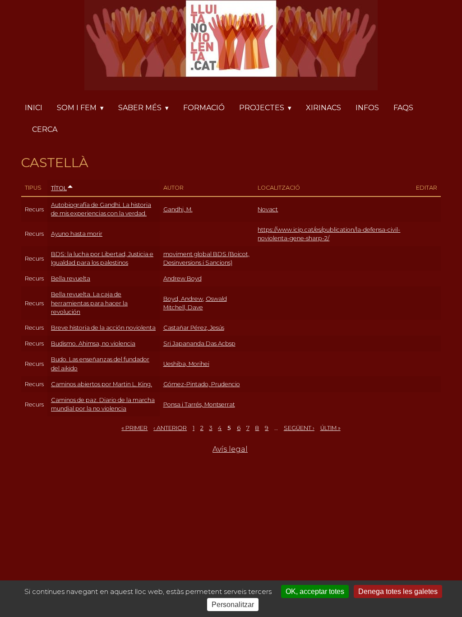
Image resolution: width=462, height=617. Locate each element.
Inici (33, 107)
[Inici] (231, 46)
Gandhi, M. (178, 209)
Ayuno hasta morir (76, 233)
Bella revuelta (70, 278)
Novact (268, 209)
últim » (330, 428)
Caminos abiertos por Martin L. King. (101, 384)
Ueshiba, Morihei (186, 363)
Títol (59, 188)
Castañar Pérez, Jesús (193, 327)
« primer (134, 428)
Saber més (140, 107)
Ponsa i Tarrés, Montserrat (199, 404)
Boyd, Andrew (183, 298)
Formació (204, 107)
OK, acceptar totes (315, 591)
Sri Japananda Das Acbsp (199, 343)
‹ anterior (170, 428)
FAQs (403, 107)
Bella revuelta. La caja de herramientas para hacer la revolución (89, 303)
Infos (367, 107)
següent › (299, 428)
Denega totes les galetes (398, 591)
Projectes (261, 107)
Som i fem (77, 107)
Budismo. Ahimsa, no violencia (93, 343)
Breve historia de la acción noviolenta (103, 327)
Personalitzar (233, 604)
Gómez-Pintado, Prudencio (201, 384)
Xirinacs (323, 107)
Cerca (44, 129)
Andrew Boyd (182, 278)
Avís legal (230, 449)
